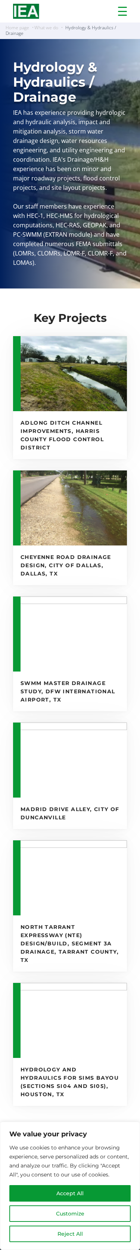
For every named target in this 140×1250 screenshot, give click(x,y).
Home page (17, 27)
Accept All (70, 1193)
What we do (46, 27)
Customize (70, 1213)
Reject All (70, 1233)
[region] (70, 1186)
